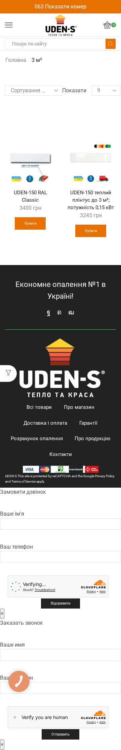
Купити (30, 223)
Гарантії (88, 423)
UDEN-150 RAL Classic (30, 196)
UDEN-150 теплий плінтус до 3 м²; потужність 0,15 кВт (91, 200)
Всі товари (39, 407)
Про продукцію (92, 438)
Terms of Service (23, 481)
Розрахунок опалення (37, 438)
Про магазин (79, 407)
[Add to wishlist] (46, 109)
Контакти (60, 454)
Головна (15, 60)
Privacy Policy (105, 476)
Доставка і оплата (45, 423)
